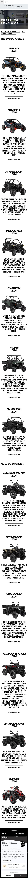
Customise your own (14, 98)
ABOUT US (3, 833)
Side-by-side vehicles (10, 31)
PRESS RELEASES (19, 833)
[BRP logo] (6, 2)
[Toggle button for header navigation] (2, 2)
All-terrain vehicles (13, 32)
